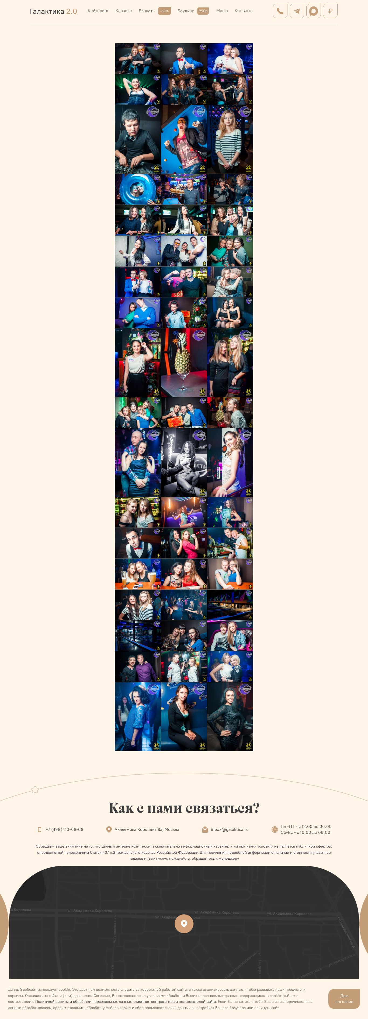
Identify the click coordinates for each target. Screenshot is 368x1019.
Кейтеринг (98, 10)
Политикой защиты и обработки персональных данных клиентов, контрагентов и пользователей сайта (125, 1001)
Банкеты (147, 10)
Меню (222, 10)
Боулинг (186, 10)
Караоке (124, 10)
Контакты (244, 10)
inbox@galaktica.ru (230, 829)
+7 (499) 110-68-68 (64, 829)
